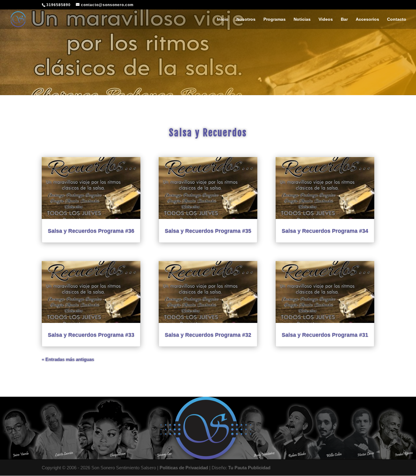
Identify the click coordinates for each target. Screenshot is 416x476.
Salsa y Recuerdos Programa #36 (91, 231)
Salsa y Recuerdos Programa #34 (325, 231)
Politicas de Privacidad (184, 467)
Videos (326, 19)
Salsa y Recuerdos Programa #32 (208, 335)
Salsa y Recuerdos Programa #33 (91, 335)
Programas (274, 19)
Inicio (222, 19)
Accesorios (367, 19)
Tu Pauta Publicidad (249, 467)
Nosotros (246, 19)
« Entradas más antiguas (68, 359)
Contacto (396, 19)
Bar (344, 19)
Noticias (302, 19)
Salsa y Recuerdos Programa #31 (325, 335)
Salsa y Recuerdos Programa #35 (208, 231)
